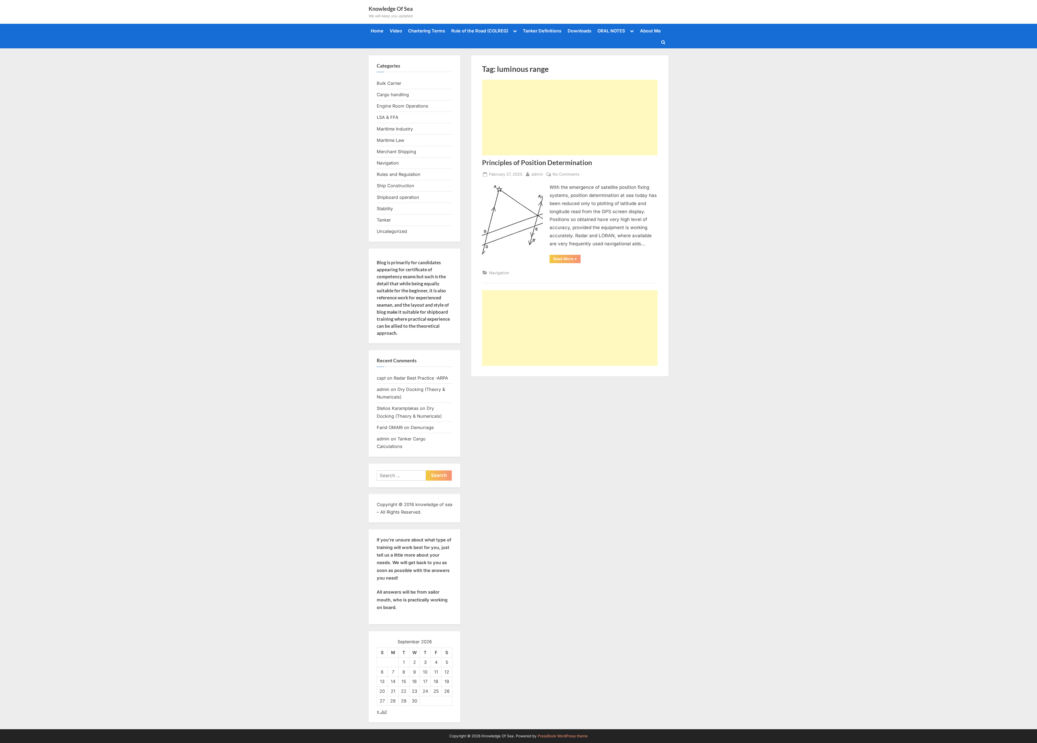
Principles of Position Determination (537, 162)
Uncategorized (392, 231)
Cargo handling (393, 94)
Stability (385, 208)
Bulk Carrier (389, 83)
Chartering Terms (426, 31)
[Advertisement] (570, 117)
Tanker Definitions (542, 31)
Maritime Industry (395, 129)
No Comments (566, 175)
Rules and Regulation (398, 174)
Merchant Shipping (396, 151)
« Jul (382, 711)
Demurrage (422, 427)
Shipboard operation (398, 197)
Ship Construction (395, 185)
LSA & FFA (387, 117)
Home (377, 31)
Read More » (567, 259)
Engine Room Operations (402, 106)
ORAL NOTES (611, 31)
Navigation (499, 272)
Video (396, 31)
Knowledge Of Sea (391, 8)
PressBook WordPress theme (563, 736)
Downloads (579, 31)
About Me (650, 31)
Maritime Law (390, 140)
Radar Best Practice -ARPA (421, 378)
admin (537, 174)
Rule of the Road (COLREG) (479, 31)
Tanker (384, 220)
